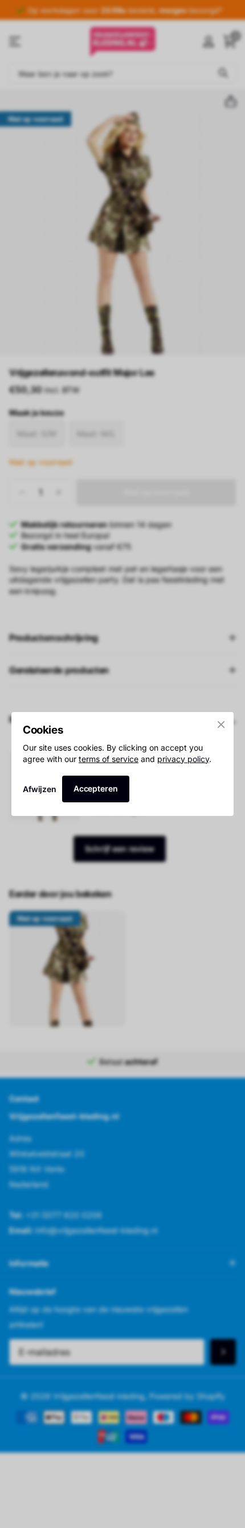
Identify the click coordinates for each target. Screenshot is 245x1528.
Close (221, 724)
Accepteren (96, 788)
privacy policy (183, 759)
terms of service (108, 759)
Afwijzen (39, 789)
